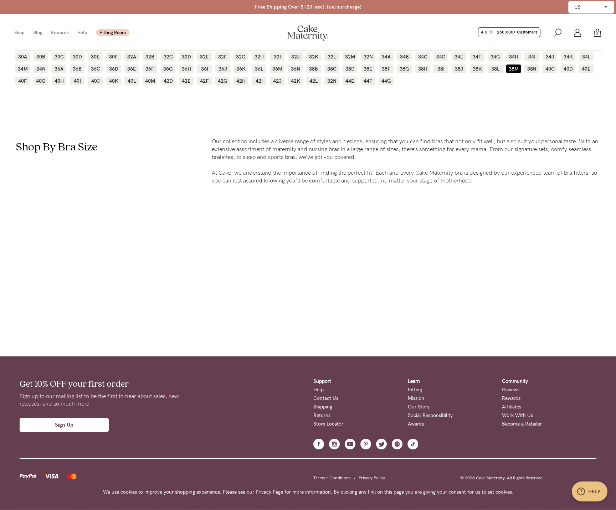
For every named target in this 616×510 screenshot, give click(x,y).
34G (495, 57)
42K (295, 81)
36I (204, 69)
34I (531, 57)
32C (168, 57)
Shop (19, 32)
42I (259, 81)
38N (532, 69)
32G (241, 57)
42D (168, 81)
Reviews (510, 390)
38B (313, 69)
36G (168, 69)
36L (259, 69)
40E (586, 69)
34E (459, 57)
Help (82, 32)
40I (77, 81)
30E (95, 57)
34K (568, 57)
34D (441, 57)
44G (386, 81)
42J (277, 81)
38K (477, 69)
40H (59, 81)
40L (132, 81)
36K (241, 69)
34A (386, 57)
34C (422, 57)
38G (404, 69)
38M (514, 69)
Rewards (60, 32)
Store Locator (328, 424)
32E (204, 57)
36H (186, 69)
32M (350, 57)
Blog (37, 32)
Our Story (419, 407)
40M (150, 81)
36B (77, 69)
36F (149, 69)
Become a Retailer (522, 424)
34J (550, 57)
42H (241, 81)
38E (368, 69)
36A (59, 69)
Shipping (322, 407)
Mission (416, 398)
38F (386, 69)
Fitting (415, 390)
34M (23, 69)
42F (204, 81)
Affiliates (511, 407)
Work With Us (517, 415)
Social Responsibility (430, 415)
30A (22, 57)
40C (550, 69)
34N (41, 69)
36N (295, 69)
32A (131, 57)
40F (22, 81)
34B (404, 57)
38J (459, 69)
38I (441, 69)
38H (422, 69)
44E (349, 81)
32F (222, 57)
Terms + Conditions (331, 477)
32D (186, 57)
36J (223, 69)
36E (131, 69)
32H (259, 57)
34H (513, 57)
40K (113, 81)
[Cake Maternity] (307, 32)
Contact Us (325, 398)
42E (186, 81)
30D (77, 57)
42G (222, 81)
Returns (321, 415)
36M (277, 69)
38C (332, 69)
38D (350, 69)
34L (586, 57)
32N (368, 57)
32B (149, 57)
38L (495, 69)
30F (113, 57)
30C (59, 57)
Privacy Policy (372, 477)
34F (477, 57)
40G (41, 81)
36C (95, 69)
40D (568, 69)
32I (277, 57)
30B (40, 57)
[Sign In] (577, 32)
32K (313, 57)
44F (368, 81)
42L (313, 81)
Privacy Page (269, 492)
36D (113, 69)
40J (95, 81)
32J (295, 57)
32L (332, 57)
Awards (416, 424)
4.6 (509, 32)
